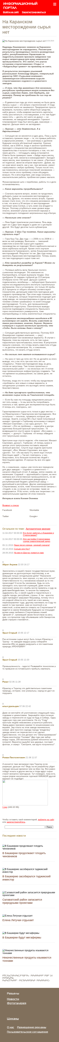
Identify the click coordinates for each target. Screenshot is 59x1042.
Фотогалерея (16, 1003)
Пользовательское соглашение (27, 1032)
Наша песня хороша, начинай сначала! (32, 545)
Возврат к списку (10, 505)
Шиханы (13, 1019)
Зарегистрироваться (34, 12)
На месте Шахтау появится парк (29, 553)
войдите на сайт (46, 819)
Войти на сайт (11, 12)
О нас (10, 1027)
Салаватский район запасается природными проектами (22, 901)
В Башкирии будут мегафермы (21, 937)
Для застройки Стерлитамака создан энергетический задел (36, 540)
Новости (13, 999)
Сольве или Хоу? (22, 549)
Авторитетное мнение (38, 529)
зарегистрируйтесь (16, 822)
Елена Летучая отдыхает (18, 920)
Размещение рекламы (31, 1027)
